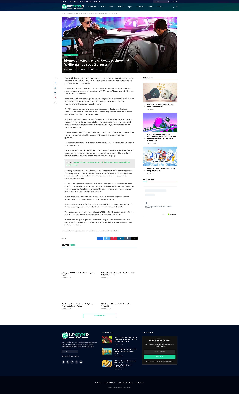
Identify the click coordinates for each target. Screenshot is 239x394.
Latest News (91, 7)
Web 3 (120, 7)
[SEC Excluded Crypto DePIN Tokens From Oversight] (119, 291)
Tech (111, 7)
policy (165, 361)
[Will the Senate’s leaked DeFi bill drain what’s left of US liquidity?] (119, 260)
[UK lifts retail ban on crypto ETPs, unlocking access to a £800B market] (107, 351)
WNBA (116, 231)
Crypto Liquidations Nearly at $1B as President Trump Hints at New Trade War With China (125, 339)
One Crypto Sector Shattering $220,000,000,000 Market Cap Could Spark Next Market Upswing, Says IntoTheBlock (161, 138)
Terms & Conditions (85, 1)
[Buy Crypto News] (73, 7)
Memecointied (80, 231)
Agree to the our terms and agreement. (160, 361)
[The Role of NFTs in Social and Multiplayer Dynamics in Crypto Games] (80, 291)
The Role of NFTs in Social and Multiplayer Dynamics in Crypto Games (77, 305)
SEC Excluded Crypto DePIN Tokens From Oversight (116, 305)
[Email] (55, 102)
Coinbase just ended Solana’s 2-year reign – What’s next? (161, 106)
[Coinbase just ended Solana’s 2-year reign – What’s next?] (160, 92)
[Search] (176, 7)
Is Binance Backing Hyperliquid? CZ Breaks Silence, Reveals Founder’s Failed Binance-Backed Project (125, 364)
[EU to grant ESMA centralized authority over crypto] (80, 260)
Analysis (139, 7)
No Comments (81, 69)
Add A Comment (99, 315)
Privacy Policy (73, 1)
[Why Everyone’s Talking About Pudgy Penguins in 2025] (160, 156)
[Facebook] (55, 83)
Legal (129, 7)
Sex (93, 231)
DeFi (102, 7)
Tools (159, 7)
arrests (65, 231)
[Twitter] (55, 88)
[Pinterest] (55, 97)
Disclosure (97, 1)
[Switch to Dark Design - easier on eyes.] (174, 7)
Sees (88, 231)
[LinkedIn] (55, 92)
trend (110, 231)
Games (71, 231)
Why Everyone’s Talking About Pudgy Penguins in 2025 (161, 170)
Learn (150, 7)
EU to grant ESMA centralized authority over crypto (78, 274)
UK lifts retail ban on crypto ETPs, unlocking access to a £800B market (125, 351)
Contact (64, 1)
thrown (99, 231)
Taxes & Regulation (71, 55)
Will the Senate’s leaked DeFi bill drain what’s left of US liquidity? (118, 274)
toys (104, 231)
